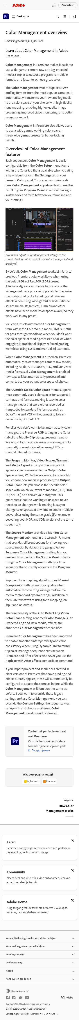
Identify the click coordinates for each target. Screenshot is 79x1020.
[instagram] (14, 997)
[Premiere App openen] (74, 16)
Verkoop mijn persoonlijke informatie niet (24, 1014)
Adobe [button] (9, 970)
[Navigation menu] (5, 5)
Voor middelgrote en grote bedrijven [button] (25, 946)
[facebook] (8, 997)
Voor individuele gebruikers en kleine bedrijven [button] (31, 938)
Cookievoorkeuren (36, 1009)
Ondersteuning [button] (14, 962)
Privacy (45, 1004)
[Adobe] (18, 5)
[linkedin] (27, 997)
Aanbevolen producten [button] (18, 978)
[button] (54, 5)
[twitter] (20, 997)
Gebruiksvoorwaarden (16, 1009)
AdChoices (53, 1014)
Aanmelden (68, 5)
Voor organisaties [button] (15, 954)
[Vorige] (22, 811)
